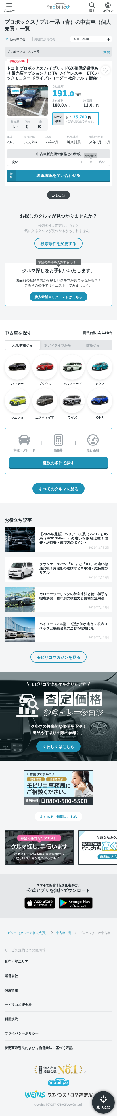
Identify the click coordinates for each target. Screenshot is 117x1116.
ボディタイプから (57, 345)
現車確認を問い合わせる (45, 175)
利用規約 (11, 1018)
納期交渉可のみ (45, 39)
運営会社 (11, 975)
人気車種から (22, 345)
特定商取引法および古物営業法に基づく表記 (39, 1047)
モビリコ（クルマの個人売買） (26, 932)
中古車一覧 (64, 932)
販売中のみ (18, 39)
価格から (93, 345)
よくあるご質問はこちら (58, 816)
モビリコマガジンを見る (58, 657)
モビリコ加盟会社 (18, 1004)
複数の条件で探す (58, 462)
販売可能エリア (16, 961)
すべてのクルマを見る (58, 488)
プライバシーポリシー (22, 1033)
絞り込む (103, 1106)
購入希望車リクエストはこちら (58, 296)
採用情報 (11, 989)
